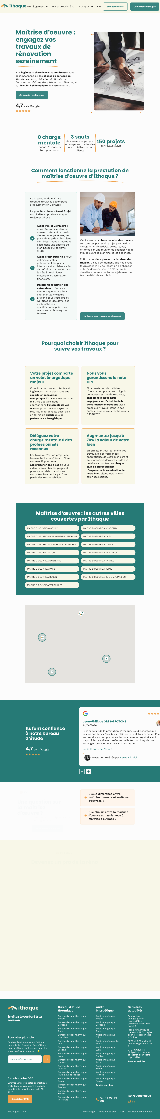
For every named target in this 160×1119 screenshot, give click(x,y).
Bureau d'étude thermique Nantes (72, 1060)
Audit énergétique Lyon (105, 1048)
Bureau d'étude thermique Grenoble (72, 1036)
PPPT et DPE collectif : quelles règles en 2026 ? (140, 1043)
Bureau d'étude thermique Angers (72, 1017)
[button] (37, 6)
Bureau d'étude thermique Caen (72, 1029)
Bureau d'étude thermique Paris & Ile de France (72, 1073)
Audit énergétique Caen (105, 1029)
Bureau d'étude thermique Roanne (72, 1085)
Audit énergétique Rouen (105, 1079)
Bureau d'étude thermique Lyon (72, 1054)
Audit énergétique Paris (105, 1060)
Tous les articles (136, 1061)
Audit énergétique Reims (105, 1067)
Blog (99, 6)
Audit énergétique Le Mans (107, 1042)
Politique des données (140, 1111)
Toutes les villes (104, 1085)
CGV (122, 1111)
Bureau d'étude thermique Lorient (72, 1048)
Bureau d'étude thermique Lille (72, 1042)
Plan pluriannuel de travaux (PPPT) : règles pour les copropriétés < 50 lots (140, 1034)
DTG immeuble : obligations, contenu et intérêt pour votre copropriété (139, 1053)
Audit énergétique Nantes (105, 1054)
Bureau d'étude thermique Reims (72, 1079)
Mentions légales (107, 1111)
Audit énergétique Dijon (105, 1036)
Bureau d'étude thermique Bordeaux (72, 1023)
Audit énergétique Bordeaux (105, 1023)
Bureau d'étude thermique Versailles (72, 1098)
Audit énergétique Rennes (105, 1073)
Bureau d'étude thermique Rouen (72, 1092)
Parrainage (89, 1111)
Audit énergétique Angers (105, 1017)
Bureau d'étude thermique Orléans (72, 1067)
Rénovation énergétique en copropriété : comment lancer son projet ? (139, 1021)
